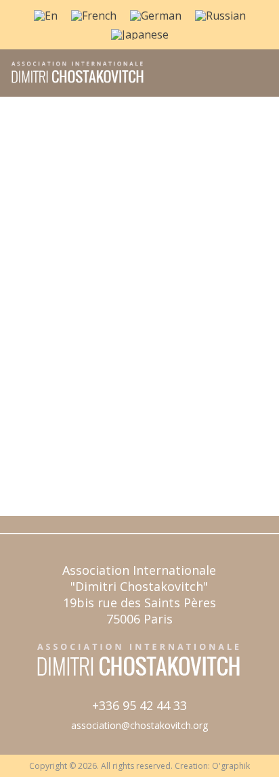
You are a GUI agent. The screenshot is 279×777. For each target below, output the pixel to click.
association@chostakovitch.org (139, 725)
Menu (253, 80)
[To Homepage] (73, 81)
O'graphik (231, 766)
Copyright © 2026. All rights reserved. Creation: (120, 766)
